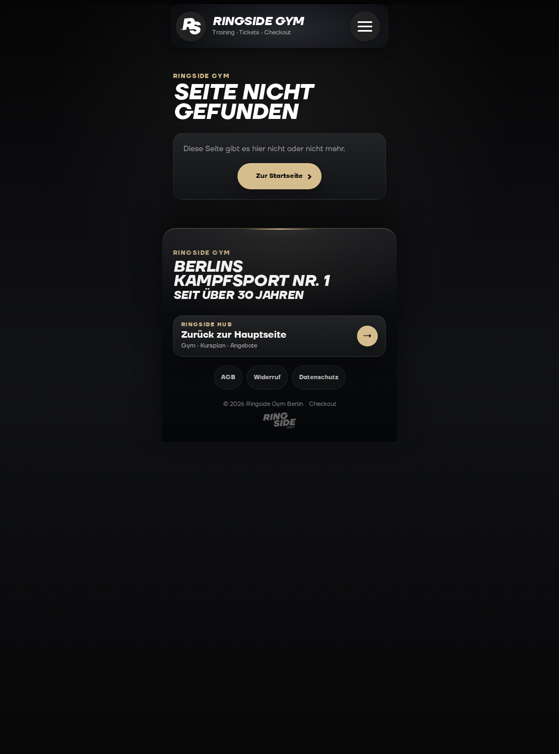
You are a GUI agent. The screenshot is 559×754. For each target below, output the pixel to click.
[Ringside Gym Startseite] (191, 26)
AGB (228, 377)
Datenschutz (318, 377)
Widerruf (267, 377)
